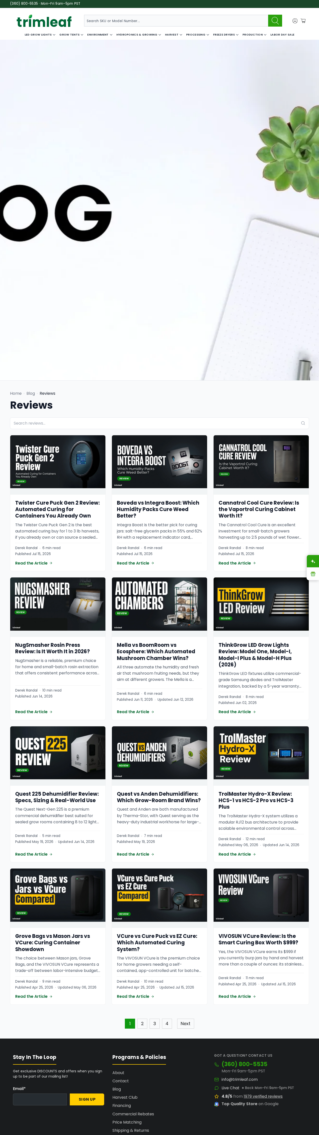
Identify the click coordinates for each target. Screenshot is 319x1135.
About (118, 1073)
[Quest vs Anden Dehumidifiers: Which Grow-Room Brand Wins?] (159, 756)
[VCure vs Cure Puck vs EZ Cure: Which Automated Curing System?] (159, 898)
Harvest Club (125, 1097)
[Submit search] (275, 21)
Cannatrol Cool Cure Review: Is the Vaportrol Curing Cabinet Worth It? (259, 509)
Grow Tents (69, 35)
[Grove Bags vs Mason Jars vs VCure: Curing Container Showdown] (57, 898)
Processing (195, 35)
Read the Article (31, 563)
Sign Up (87, 1099)
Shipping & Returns (130, 1130)
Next (185, 1023)
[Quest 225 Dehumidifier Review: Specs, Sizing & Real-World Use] (57, 756)
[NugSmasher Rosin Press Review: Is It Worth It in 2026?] (57, 607)
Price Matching (127, 1122)
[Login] (295, 21)
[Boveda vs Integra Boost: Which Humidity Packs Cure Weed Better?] (159, 465)
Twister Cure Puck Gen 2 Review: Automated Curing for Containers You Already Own (57, 509)
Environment (97, 35)
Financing (121, 1105)
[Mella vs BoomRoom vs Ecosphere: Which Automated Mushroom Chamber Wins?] (159, 607)
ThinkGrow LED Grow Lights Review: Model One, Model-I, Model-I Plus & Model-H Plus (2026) (255, 655)
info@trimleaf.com (240, 1079)
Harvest (171, 35)
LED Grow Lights (38, 35)
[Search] (303, 423)
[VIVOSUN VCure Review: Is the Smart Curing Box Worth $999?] (261, 898)
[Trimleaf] (44, 21)
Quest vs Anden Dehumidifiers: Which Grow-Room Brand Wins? (159, 797)
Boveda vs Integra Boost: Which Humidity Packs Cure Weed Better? (158, 509)
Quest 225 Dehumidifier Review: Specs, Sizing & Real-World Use (57, 797)
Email (19, 1088)
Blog (30, 393)
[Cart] (303, 21)
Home (16, 393)
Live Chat (230, 1088)
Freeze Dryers (224, 35)
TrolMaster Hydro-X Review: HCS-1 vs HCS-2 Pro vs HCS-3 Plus (256, 800)
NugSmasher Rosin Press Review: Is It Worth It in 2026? (52, 648)
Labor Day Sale (282, 35)
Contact (120, 1081)
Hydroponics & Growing (136, 35)
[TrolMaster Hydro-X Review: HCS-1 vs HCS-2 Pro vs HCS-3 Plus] (261, 756)
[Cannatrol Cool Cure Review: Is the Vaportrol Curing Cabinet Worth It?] (261, 465)
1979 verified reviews (263, 1096)
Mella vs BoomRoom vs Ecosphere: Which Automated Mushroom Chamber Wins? (156, 652)
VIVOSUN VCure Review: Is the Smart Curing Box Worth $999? (258, 939)
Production (252, 35)
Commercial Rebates (133, 1114)
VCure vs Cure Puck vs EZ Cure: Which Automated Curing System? (157, 943)
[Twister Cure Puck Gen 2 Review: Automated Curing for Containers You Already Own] (57, 465)
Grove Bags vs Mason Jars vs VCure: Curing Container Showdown (52, 943)
